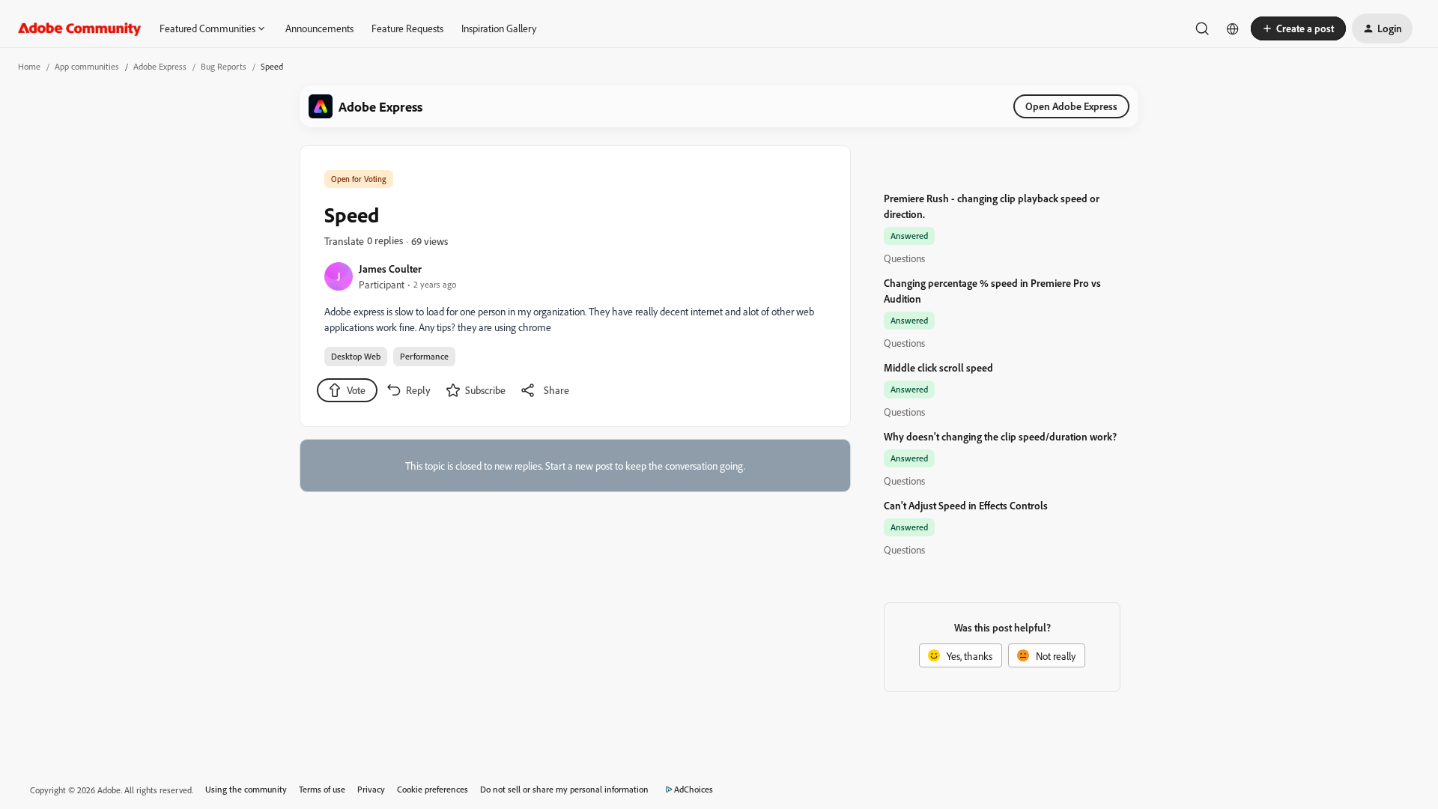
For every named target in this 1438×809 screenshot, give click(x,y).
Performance (424, 356)
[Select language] (1233, 28)
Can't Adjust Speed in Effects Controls (966, 505)
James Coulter (390, 268)
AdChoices (693, 789)
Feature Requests (407, 28)
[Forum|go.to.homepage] (80, 28)
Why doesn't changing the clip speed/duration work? (1000, 436)
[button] (1298, 28)
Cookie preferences (432, 789)
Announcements (319, 28)
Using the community (246, 789)
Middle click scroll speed (938, 367)
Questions (904, 258)
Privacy (371, 789)
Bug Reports (223, 66)
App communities (87, 66)
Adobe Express (159, 66)
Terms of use (322, 789)
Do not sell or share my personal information (564, 789)
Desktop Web (355, 356)
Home (29, 66)
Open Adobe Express (1071, 106)
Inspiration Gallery (498, 28)
